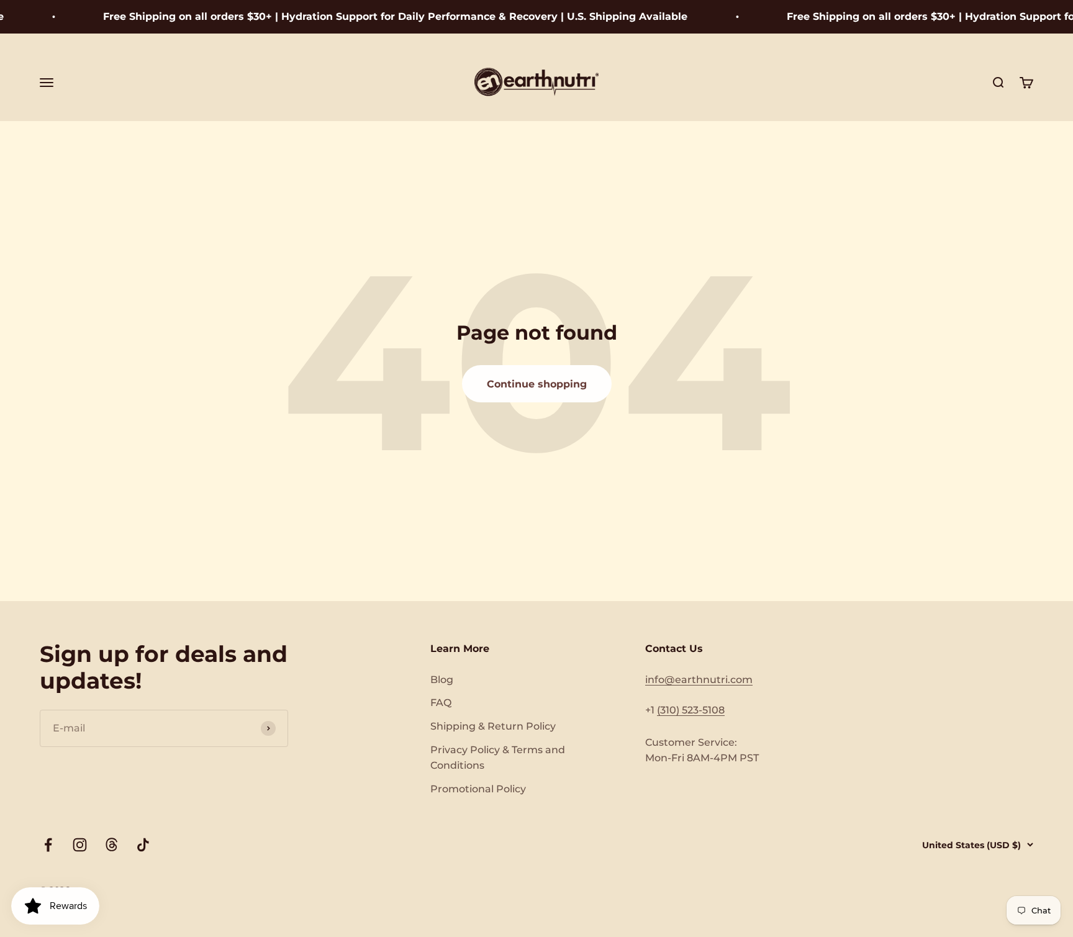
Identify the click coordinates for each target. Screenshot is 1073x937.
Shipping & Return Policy (493, 726)
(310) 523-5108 (691, 710)
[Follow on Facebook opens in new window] (48, 844)
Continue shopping (537, 384)
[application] (55, 906)
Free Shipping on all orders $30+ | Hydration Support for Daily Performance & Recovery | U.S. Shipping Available (383, 16)
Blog (441, 680)
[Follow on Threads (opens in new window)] (111, 844)
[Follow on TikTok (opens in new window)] (143, 844)
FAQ (440, 702)
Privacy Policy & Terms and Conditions (497, 758)
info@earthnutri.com (699, 680)
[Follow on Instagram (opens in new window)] (79, 844)
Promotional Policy (478, 789)
